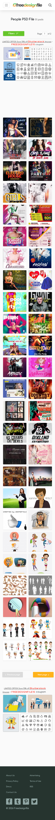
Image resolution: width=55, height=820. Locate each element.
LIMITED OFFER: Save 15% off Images (26, 42)
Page (39, 34)
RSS (31, 787)
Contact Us (11, 792)
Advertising (35, 776)
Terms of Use (35, 781)
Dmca (8, 787)
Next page (43, 675)
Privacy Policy (12, 781)
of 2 (49, 34)
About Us (10, 776)
